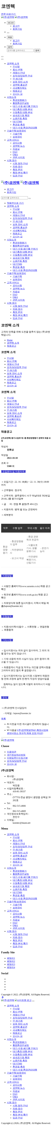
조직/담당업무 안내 (22, 75)
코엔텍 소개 (13, 63)
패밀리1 (11, 958)
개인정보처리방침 (16, 755)
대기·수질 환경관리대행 (25, 127)
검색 (10, 47)
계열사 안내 (19, 72)
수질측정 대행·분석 (22, 112)
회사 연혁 (18, 69)
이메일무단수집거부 (17, 758)
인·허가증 (18, 79)
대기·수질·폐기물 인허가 (25, 106)
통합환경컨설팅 (21, 103)
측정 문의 (18, 169)
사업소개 (11, 97)
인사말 (16, 66)
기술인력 (17, 134)
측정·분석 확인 (20, 172)
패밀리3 (11, 964)
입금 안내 (18, 175)
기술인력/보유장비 (16, 130)
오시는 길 (18, 94)
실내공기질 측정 (21, 115)
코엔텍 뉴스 (19, 146)
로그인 (16, 26)
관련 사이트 (19, 157)
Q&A (15, 154)
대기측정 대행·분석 (22, 109)
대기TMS (17, 121)
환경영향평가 (20, 100)
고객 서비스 (13, 140)
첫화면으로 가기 (15, 203)
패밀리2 (11, 961)
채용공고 (17, 91)
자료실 (16, 149)
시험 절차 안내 (20, 163)
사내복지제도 (20, 88)
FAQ (15, 152)
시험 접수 (12, 160)
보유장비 (17, 137)
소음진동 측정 (20, 118)
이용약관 (11, 752)
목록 (3, 718)
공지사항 (17, 143)
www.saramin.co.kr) (30, 586)
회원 (10, 37)
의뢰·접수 (18, 166)
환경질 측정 (19, 124)
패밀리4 (11, 967)
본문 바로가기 (8, 14)
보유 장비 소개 (20, 82)
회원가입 (17, 29)
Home (10, 340)
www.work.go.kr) (29, 595)
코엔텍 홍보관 (20, 85)
